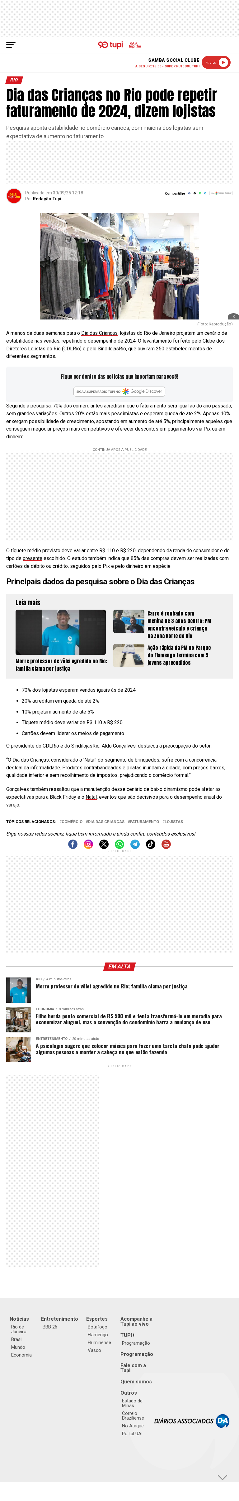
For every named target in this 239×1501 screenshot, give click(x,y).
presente (32, 558)
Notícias (19, 1319)
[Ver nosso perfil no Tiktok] (150, 847)
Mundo (18, 1347)
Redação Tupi (47, 198)
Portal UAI (132, 1433)
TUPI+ (127, 1335)
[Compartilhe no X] (195, 195)
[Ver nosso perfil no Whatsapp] (119, 847)
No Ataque (133, 1426)
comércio (72, 822)
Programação (136, 1343)
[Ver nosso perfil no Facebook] (72, 847)
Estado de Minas (132, 1403)
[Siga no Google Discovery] (221, 196)
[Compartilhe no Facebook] (189, 195)
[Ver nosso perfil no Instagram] (88, 847)
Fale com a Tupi (133, 1367)
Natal (91, 797)
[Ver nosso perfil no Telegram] (135, 847)
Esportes (97, 1319)
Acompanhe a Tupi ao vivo (136, 1321)
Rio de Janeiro (18, 1329)
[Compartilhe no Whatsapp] (200, 195)
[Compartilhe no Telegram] (205, 195)
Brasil (16, 1339)
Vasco (94, 1350)
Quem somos (136, 1382)
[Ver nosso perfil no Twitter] (104, 847)
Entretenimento (59, 1319)
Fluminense (99, 1342)
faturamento (144, 822)
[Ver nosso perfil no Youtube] (166, 847)
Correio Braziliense (133, 1416)
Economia (21, 1355)
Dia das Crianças (99, 333)
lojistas (174, 822)
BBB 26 (50, 1327)
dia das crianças (106, 822)
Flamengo (98, 1335)
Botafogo (97, 1327)
